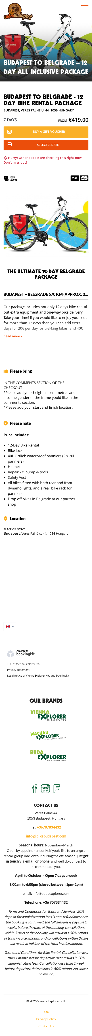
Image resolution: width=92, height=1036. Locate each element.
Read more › (13, 336)
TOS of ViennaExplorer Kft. (23, 664)
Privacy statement (18, 670)
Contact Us (46, 1026)
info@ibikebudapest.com (46, 836)
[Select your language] (10, 626)
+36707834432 (49, 827)
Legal (46, 1012)
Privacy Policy (46, 1019)
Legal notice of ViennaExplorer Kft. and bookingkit (38, 675)
